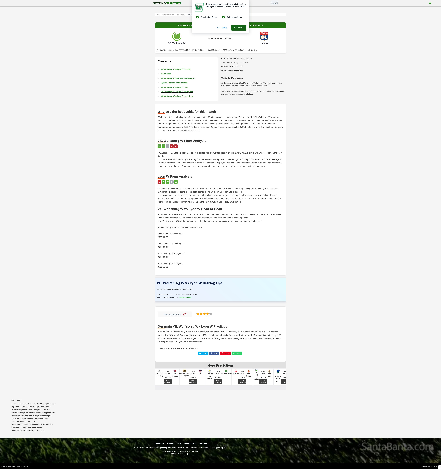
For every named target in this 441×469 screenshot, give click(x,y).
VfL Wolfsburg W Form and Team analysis (178, 78)
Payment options (41, 418)
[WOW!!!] (210, 313)
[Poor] (197, 313)
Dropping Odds (48, 413)
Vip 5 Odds (15, 418)
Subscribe (239, 28)
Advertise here (47, 424)
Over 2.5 (24, 407)
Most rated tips (17, 416)
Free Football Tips (29, 410)
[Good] (207, 313)
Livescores (40, 430)
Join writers (16, 404)
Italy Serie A (252, 50)
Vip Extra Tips (17, 421)
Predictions (16, 410)
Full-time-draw (31, 416)
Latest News (28, 404)
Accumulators (17, 413)
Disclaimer (15, 424)
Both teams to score (32, 413)
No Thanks (222, 28)
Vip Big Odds (29, 421)
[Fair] (200, 313)
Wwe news (51, 404)
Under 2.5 (33, 407)
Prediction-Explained (34, 427)
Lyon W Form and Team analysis (174, 83)
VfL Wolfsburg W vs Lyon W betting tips (177, 92)
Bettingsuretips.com (20, 466)
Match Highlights (27, 430)
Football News (40, 404)
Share (215, 353)
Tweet (204, 353)
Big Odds (15, 407)
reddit (227, 353)
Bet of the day (43, 410)
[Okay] (204, 313)
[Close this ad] (439, 467)
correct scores (185, 297)
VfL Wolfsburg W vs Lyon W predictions (177, 96)
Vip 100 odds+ (27, 418)
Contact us (15, 427)
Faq (23, 427)
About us (15, 430)
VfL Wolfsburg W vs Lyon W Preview (176, 69)
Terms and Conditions (30, 424)
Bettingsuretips (204, 50)
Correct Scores (44, 407)
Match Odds (166, 74)
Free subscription (45, 416)
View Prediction (167, 381)
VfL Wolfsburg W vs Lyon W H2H (174, 87)
